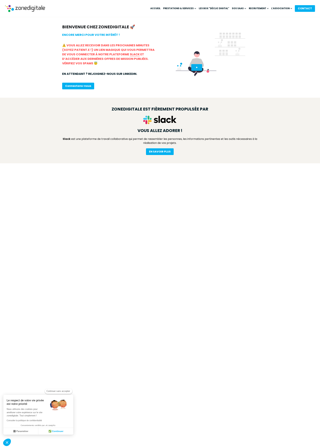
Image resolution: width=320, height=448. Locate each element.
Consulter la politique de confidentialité (24, 420)
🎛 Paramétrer (20, 431)
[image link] (25, 8)
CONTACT (305, 8)
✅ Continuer (55, 431)
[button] (7, 442)
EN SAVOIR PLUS (160, 152)
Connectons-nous (78, 86)
